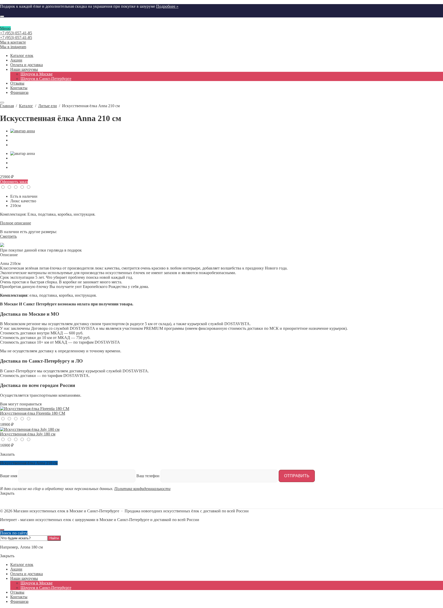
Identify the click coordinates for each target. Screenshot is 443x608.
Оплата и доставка (26, 574)
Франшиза (19, 601)
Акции (16, 569)
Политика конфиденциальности (142, 488)
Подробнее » (167, 6)
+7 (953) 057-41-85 (16, 33)
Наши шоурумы (24, 578)
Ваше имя (9, 476)
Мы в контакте (13, 42)
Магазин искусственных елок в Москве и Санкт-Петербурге (221, 24)
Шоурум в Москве (37, 583)
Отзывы (17, 592)
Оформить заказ (14, 182)
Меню (5, 28)
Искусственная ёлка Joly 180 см (27, 434)
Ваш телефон (148, 476)
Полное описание (15, 223)
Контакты (18, 597)
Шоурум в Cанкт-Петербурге (46, 587)
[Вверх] (2, 530)
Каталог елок (21, 564)
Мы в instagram (13, 47)
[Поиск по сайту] (2, 16)
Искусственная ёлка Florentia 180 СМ (32, 413)
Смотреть (8, 236)
